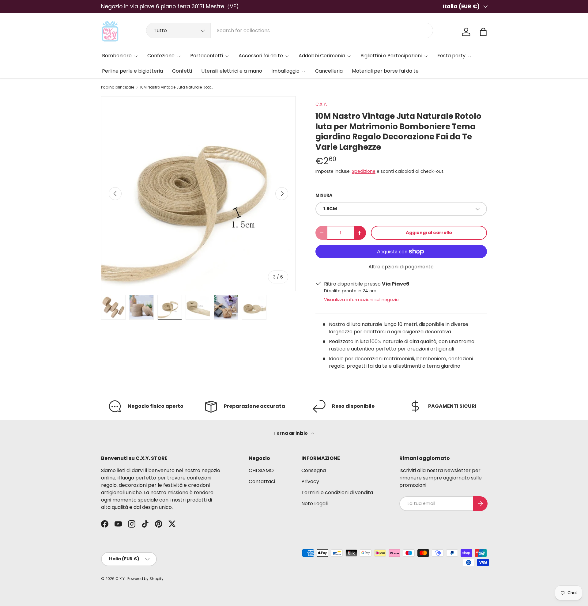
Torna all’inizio (291, 433)
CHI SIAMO (261, 470)
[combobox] (289, 30)
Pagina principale (117, 87)
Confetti (182, 70)
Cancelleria (329, 70)
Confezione (161, 55)
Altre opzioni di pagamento (401, 266)
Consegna (313, 470)
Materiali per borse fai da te (385, 70)
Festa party (451, 55)
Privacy (310, 481)
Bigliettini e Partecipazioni (391, 55)
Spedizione (363, 171)
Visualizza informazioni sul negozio (361, 300)
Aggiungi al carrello (429, 232)
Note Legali (314, 503)
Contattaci (262, 481)
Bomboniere (117, 55)
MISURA (323, 195)
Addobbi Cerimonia (322, 55)
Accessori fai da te (261, 55)
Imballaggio (285, 70)
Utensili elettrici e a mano (231, 70)
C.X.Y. (321, 104)
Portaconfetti (206, 55)
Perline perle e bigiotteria (132, 70)
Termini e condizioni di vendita (337, 492)
